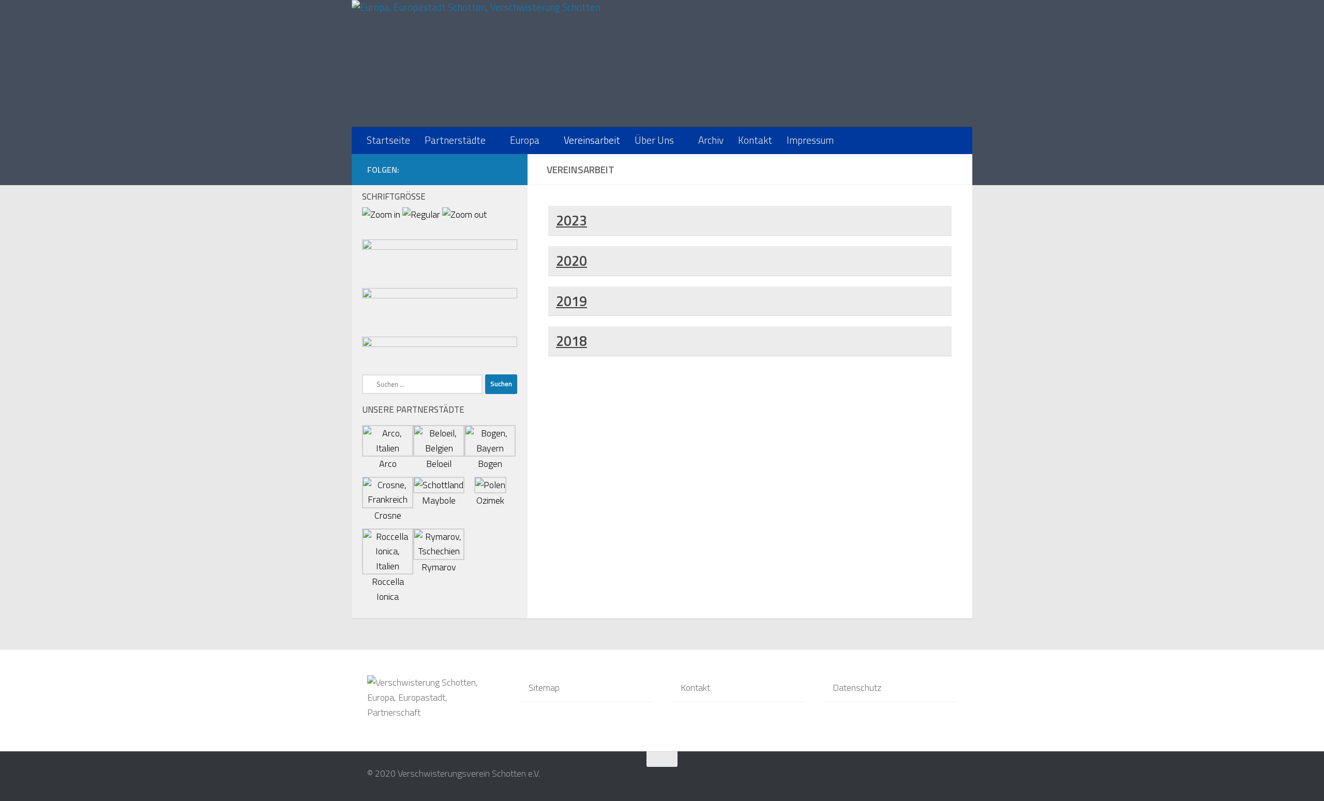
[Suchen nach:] (422, 384)
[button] (750, 221)
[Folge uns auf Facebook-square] (506, 169)
